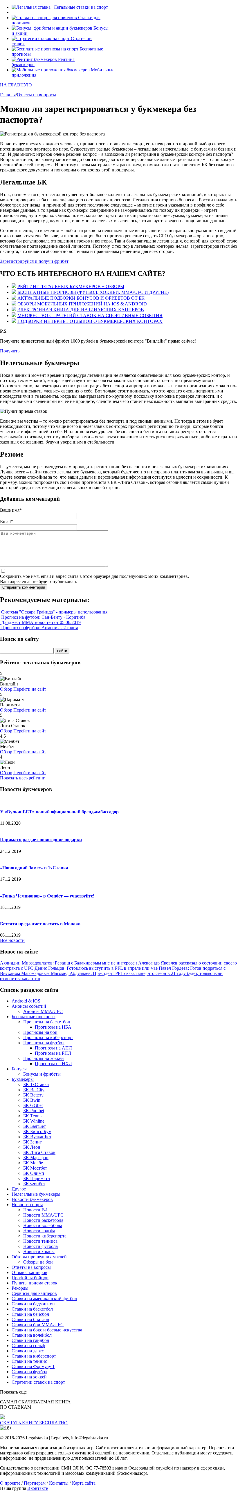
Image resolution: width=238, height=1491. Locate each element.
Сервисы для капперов (34, 1293)
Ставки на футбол (29, 1371)
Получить (9, 350)
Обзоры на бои (38, 1262)
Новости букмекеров (32, 1199)
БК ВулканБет (37, 1136)
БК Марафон (35, 1157)
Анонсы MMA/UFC (43, 1011)
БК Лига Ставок (39, 1152)
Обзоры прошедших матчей (39, 1256)
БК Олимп (33, 1173)
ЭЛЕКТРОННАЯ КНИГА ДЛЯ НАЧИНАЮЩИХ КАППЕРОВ (80, 309)
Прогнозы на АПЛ (53, 1047)
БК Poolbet (33, 1110)
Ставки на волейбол (32, 1335)
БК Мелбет (34, 1162)
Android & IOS (26, 1000)
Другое (19, 1188)
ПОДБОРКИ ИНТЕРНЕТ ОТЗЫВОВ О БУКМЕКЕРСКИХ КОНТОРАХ (90, 321)
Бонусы (19, 1068)
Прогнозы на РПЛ (53, 1053)
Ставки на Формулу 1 (33, 1366)
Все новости (12, 940)
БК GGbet (33, 1105)
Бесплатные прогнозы (33, 1016)
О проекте (10, 1483)
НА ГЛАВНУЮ (16, 84)
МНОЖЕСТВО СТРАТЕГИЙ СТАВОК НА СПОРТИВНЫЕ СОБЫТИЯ (90, 315)
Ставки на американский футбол (44, 1298)
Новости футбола (40, 1246)
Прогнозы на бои (40, 1032)
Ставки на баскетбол (32, 1309)
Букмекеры (23, 1079)
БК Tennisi (33, 1115)
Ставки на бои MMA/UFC (38, 1324)
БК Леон (31, 1147)
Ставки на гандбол (30, 1340)
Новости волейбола (42, 1225)
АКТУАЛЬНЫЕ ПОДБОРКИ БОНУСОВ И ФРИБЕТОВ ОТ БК (81, 298)
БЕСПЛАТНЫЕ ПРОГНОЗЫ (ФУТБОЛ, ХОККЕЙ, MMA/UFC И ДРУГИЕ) (93, 292)
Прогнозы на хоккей (43, 1058)
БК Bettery (33, 1094)
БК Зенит (32, 1141)
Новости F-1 (35, 1209)
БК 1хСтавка (36, 1084)
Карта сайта (83, 1483)
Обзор (6, 689)
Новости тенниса (40, 1241)
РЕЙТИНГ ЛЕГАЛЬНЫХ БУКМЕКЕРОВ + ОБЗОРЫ (70, 286)
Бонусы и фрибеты (42, 1074)
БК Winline (33, 1121)
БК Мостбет (35, 1168)
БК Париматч (36, 1178)
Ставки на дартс (28, 1350)
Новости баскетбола (43, 1220)
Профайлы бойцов (30, 1277)
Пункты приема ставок (34, 1282)
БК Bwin (31, 1100)
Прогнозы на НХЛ (53, 1063)
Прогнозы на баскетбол (46, 1021)
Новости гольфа (39, 1230)
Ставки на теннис (29, 1361)
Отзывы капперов (29, 1272)
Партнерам (35, 1483)
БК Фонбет (34, 1183)
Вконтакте (37, 1488)
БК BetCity (33, 1089)
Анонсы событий (29, 1006)
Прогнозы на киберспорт (48, 1037)
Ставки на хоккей (29, 1376)
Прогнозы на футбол (43, 1042)
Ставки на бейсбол (30, 1314)
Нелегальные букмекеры (36, 1194)
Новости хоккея (39, 1251)
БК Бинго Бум (37, 1131)
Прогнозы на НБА (53, 1027)
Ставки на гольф (28, 1345)
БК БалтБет (34, 1126)
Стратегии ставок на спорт (38, 1382)
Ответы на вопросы (31, 1267)
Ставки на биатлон (30, 1319)
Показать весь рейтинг (22, 777)
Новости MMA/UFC (43, 1215)
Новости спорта (27, 1204)
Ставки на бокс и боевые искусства (47, 1329)
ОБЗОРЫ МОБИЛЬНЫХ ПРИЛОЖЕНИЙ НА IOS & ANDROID (82, 303)
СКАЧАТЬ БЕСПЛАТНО (34, 1422)
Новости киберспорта (44, 1235)
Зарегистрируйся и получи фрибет (34, 261)
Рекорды (20, 1288)
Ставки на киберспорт (34, 1356)
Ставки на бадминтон (33, 1303)
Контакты (58, 1483)
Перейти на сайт (29, 689)
